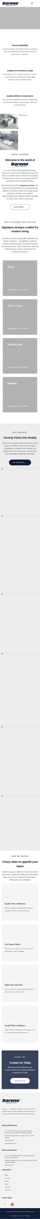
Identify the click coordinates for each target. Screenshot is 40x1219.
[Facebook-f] (5, 1120)
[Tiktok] (19, 1120)
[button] (2, 18)
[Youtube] (14, 1120)
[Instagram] (9, 1120)
